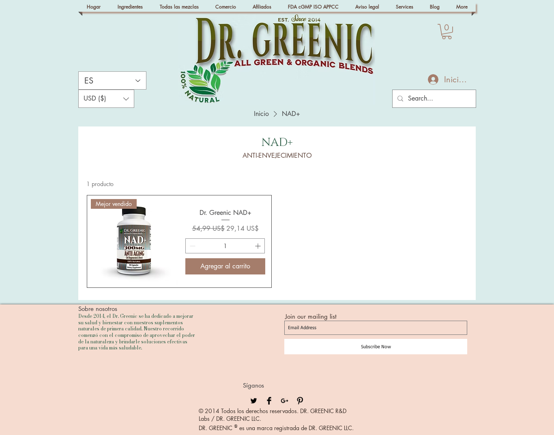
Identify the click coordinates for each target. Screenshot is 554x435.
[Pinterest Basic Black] (300, 401)
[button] (447, 31)
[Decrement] (192, 246)
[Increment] (258, 246)
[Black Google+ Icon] (284, 401)
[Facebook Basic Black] (269, 401)
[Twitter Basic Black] (254, 401)
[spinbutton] (225, 246)
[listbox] (106, 99)
